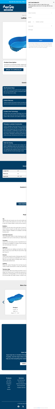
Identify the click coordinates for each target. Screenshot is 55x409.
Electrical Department (21, 383)
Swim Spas (8, 381)
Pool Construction (21, 385)
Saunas (9, 389)
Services (21, 378)
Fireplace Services (21, 387)
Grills (9, 387)
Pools (23, 15)
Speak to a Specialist (14, 69)
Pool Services (21, 381)
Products (8, 378)
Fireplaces (8, 383)
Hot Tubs (9, 380)
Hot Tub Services (21, 380)
